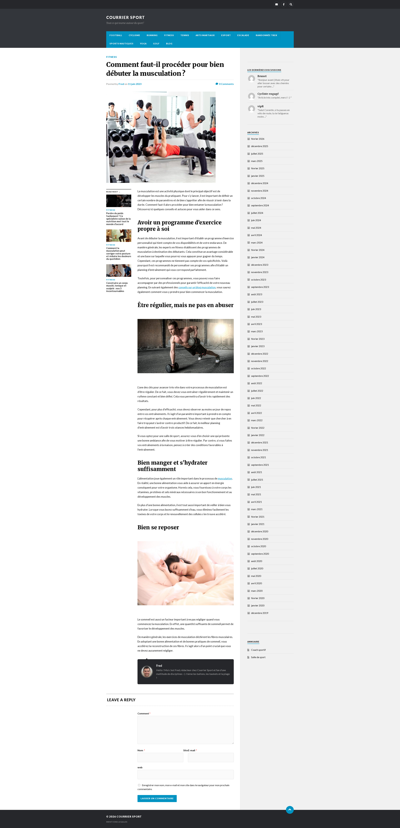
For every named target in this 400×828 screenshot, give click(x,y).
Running (152, 35)
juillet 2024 (257, 212)
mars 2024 (256, 242)
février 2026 (257, 138)
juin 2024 (256, 220)
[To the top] (290, 810)
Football (116, 35)
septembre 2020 (260, 553)
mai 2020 (256, 575)
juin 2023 (256, 309)
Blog (169, 43)
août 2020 (256, 561)
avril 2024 (256, 234)
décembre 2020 (259, 531)
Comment (144, 713)
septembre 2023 (260, 286)
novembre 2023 (259, 272)
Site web (163, 759)
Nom (141, 750)
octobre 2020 (258, 546)
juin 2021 (256, 486)
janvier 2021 (257, 523)
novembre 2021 (259, 449)
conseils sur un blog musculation (197, 287)
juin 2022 (256, 397)
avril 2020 (256, 583)
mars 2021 (256, 509)
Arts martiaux (205, 35)
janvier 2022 (257, 435)
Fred (121, 83)
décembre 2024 (259, 183)
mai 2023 (256, 316)
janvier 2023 (257, 346)
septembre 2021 (260, 464)
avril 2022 (256, 412)
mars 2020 (256, 590)
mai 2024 (256, 227)
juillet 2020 (257, 568)
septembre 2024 (260, 205)
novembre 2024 (259, 190)
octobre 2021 (258, 457)
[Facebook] (284, 4)
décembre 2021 (259, 442)
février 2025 (257, 168)
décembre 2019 (259, 612)
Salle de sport (258, 657)
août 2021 (256, 472)
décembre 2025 (259, 146)
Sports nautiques (121, 43)
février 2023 (257, 338)
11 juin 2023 (134, 83)
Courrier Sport (125, 17)
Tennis (184, 35)
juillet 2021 (257, 479)
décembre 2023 (259, 264)
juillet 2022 (257, 390)
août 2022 (256, 383)
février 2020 (257, 598)
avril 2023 (256, 323)
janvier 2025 (257, 175)
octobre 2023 (258, 279)
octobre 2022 (258, 368)
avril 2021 (256, 501)
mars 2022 (256, 420)
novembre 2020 (259, 538)
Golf (156, 43)
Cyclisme (134, 35)
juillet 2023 (257, 301)
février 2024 (257, 249)
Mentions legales (116, 822)
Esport (226, 35)
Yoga (143, 43)
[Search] (291, 4)
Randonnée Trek (266, 35)
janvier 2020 (257, 605)
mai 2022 (256, 405)
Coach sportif (258, 649)
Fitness (169, 35)
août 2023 (256, 294)
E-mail (192, 750)
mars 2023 (256, 331)
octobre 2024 (258, 197)
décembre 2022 (259, 353)
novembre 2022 (259, 360)
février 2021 (257, 516)
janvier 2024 (257, 257)
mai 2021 (256, 494)
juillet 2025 (257, 153)
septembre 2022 (260, 375)
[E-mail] (276, 4)
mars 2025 (256, 160)
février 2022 (257, 427)
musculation (225, 478)
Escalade (243, 35)
